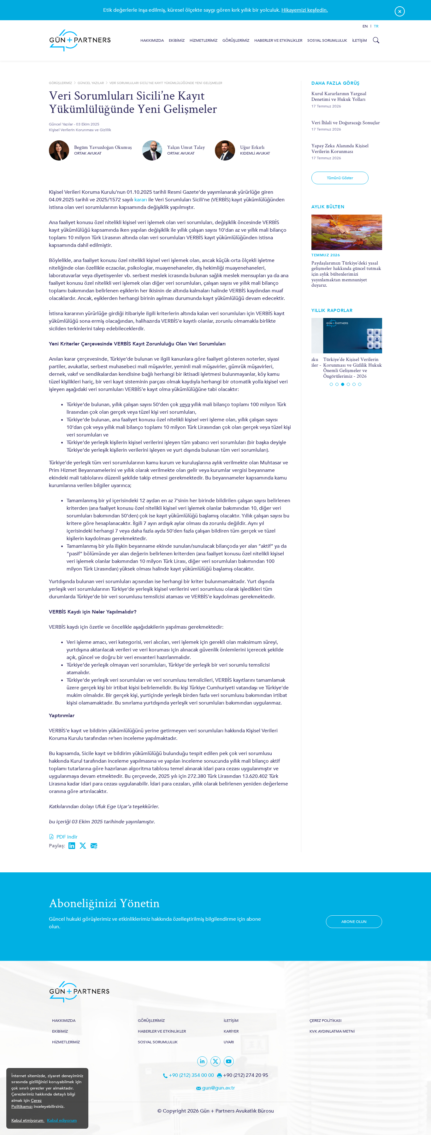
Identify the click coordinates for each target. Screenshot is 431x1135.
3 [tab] (342, 384)
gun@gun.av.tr (218, 1087)
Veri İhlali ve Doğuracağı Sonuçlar (345, 122)
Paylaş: (57, 845)
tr (376, 26)
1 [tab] (331, 384)
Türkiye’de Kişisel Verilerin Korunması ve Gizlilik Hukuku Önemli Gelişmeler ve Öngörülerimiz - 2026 (342, 367)
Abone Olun (354, 921)
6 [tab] (359, 384)
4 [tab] (348, 384)
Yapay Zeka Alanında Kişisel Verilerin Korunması (340, 148)
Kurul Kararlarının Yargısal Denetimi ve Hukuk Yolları (338, 96)
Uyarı (229, 1042)
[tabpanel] (346, 348)
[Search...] (375, 40)
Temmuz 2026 (325, 255)
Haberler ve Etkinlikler (278, 40)
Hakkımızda (152, 40)
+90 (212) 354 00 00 (191, 1075)
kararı (140, 199)
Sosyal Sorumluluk (327, 40)
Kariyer (231, 1031)
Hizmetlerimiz (203, 40)
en (365, 26)
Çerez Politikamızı (26, 1104)
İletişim (359, 40)
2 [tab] (337, 384)
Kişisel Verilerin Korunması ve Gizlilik (80, 129)
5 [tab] (354, 384)
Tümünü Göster (340, 177)
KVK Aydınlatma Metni (332, 1031)
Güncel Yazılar (91, 83)
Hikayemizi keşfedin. (304, 10)
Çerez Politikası (325, 1020)
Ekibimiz (177, 40)
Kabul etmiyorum (27, 1120)
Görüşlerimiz (235, 40)
